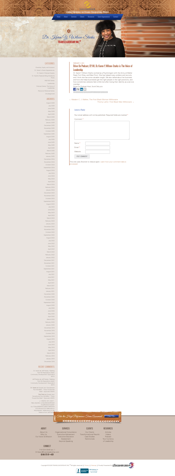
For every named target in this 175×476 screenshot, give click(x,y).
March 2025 (51, 150)
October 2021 (50, 266)
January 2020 (50, 325)
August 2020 (50, 305)
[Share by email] (84, 89)
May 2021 (51, 280)
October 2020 (50, 299)
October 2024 (50, 164)
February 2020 (50, 322)
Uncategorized (50, 93)
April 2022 (51, 249)
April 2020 (51, 316)
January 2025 (50, 156)
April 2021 (51, 283)
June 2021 (51, 277)
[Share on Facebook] (74, 89)
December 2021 (49, 260)
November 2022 (49, 229)
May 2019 (51, 347)
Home (58, 17)
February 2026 (50, 120)
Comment (79, 119)
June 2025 (51, 142)
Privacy (86, 465)
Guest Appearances (104, 17)
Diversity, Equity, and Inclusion (45, 67)
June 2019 (51, 344)
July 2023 (51, 207)
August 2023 (50, 204)
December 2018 (49, 361)
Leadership (51, 83)
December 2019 (49, 328)
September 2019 (49, 336)
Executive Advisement (66, 434)
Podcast (108, 437)
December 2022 (49, 226)
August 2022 (50, 238)
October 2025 (50, 131)
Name (77, 143)
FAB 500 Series (50, 80)
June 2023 (51, 209)
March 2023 (51, 218)
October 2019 (50, 333)
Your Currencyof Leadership (108, 440)
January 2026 (50, 122)
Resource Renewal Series (46, 91)
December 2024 (49, 159)
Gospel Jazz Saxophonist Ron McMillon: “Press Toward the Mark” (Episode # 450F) (44, 389)
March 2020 (51, 319)
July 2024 (51, 173)
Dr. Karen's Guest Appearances (44, 70)
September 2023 (49, 201)
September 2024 (49, 167)
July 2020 (51, 308)
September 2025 (49, 134)
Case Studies (90, 437)
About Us (43, 432)
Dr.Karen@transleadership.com (47, 452)
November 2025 (49, 128)
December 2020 (49, 294)
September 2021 (49, 269)
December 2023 (49, 193)
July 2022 (51, 240)
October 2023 (50, 198)
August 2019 (51, 339)
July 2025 (51, 139)
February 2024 (50, 187)
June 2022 (51, 243)
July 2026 (51, 106)
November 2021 (49, 263)
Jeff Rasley (35, 379)
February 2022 (50, 254)
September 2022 (49, 235)
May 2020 (51, 314)
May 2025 (51, 145)
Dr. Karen (36, 370)
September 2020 (49, 302)
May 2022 (51, 246)
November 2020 (49, 297)
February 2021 (50, 288)
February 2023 (50, 221)
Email (77, 147)
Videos (108, 434)
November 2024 (49, 162)
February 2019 (50, 356)
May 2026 (51, 111)
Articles (108, 432)
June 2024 (51, 176)
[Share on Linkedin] (81, 89)
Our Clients (89, 432)
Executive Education (66, 437)
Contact (115, 17)
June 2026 (51, 108)
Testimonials (90, 439)
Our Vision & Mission (43, 437)
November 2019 (49, 330)
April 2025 (51, 148)
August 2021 (50, 271)
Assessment (66, 439)
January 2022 (50, 257)
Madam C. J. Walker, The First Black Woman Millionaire (93, 99)
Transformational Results (89, 434)
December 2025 (49, 125)
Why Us (44, 434)
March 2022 (51, 252)
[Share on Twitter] (78, 89)
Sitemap (93, 465)
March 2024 (51, 184)
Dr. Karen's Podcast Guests (46, 73)
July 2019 (52, 342)
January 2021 (50, 291)
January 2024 (50, 190)
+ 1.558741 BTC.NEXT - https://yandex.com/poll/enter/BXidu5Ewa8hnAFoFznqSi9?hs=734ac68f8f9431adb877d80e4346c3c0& (43, 404)
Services (73, 17)
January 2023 (50, 224)
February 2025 (50, 153)
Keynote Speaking (66, 441)
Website (77, 152)
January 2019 (50, 358)
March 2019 (51, 353)
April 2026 (51, 114)
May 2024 (51, 179)
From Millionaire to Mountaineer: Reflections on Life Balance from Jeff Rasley (44, 410)
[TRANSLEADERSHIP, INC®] (87, 8)
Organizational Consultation (66, 432)
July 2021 (51, 274)
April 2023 (51, 215)
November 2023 (49, 195)
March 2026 (51, 117)
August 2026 (50, 103)
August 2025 (50, 136)
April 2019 (51, 350)
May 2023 (51, 212)
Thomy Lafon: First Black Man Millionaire (115, 102)
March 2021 (51, 285)
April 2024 (51, 181)
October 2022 (50, 232)
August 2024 (50, 170)
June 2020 (51, 311)
